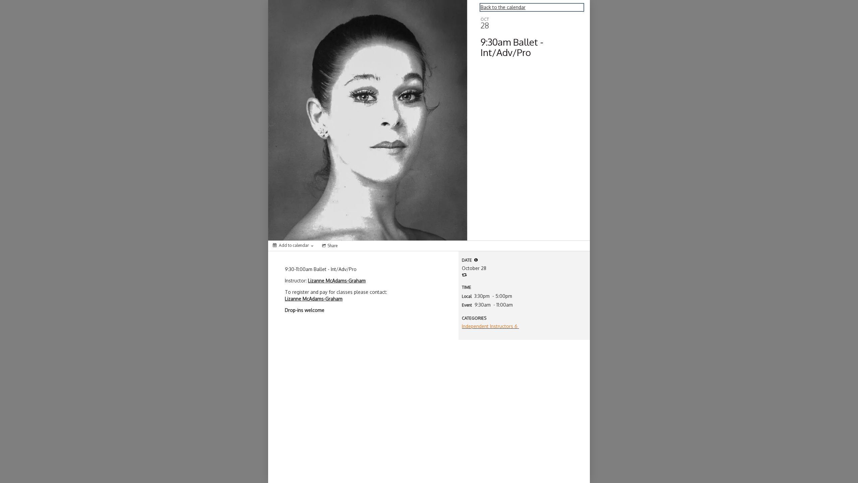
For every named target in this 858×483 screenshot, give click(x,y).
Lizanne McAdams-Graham (337, 280)
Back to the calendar (503, 7)
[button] (476, 260)
